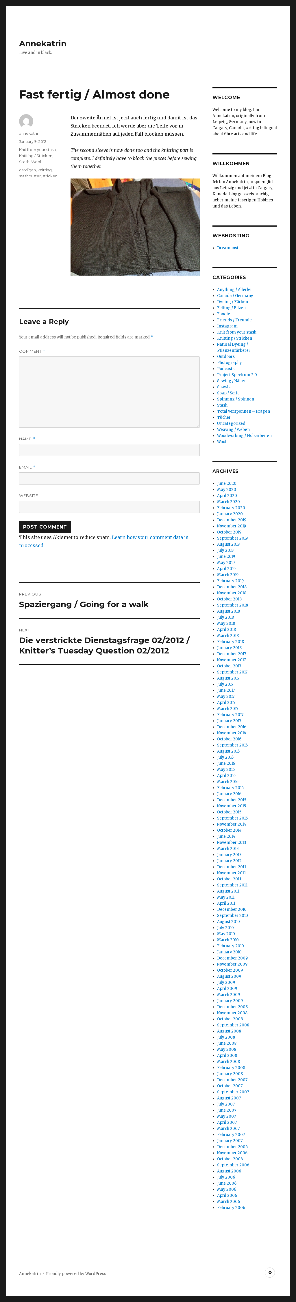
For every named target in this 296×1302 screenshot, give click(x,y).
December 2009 (232, 958)
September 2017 (232, 672)
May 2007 (226, 1116)
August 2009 (229, 976)
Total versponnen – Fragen (243, 411)
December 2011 (231, 866)
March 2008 (228, 1061)
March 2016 (227, 781)
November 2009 (232, 964)
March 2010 (228, 939)
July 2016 (225, 757)
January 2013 (229, 854)
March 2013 (228, 848)
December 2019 (231, 520)
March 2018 (228, 635)
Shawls (223, 387)
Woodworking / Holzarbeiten (244, 435)
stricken (50, 176)
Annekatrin (42, 43)
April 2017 (226, 702)
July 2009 (226, 982)
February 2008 (231, 1067)
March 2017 (227, 708)
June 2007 (226, 1110)
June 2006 (226, 1183)
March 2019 (227, 574)
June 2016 (226, 763)
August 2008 (229, 1031)
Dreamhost (227, 247)
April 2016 (226, 775)
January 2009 (230, 1000)
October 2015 (229, 812)
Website (28, 495)
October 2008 (230, 1019)
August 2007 (229, 1098)
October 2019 (229, 532)
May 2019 (226, 562)
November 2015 (231, 806)
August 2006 (229, 1171)
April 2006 (227, 1195)
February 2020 (231, 507)
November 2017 (231, 660)
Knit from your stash (37, 149)
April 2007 (227, 1122)
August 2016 (228, 751)
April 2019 (226, 568)
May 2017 (225, 696)
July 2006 (226, 1177)
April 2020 (227, 495)
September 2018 (232, 605)
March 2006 (228, 1201)
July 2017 (225, 684)
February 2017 (230, 714)
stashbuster (30, 176)
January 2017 (229, 720)
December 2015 (231, 799)
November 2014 (231, 824)
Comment (32, 351)
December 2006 (232, 1146)
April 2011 (226, 903)
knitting (45, 169)
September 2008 (233, 1025)
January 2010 (229, 952)
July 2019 (225, 550)
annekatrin (29, 133)
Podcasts (225, 368)
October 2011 (229, 879)
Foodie (223, 314)
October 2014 (229, 830)
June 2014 (226, 836)
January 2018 (229, 647)
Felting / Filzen (231, 307)
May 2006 (226, 1189)
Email (27, 467)
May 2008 (226, 1049)
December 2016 (231, 726)
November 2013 (231, 842)
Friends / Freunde (234, 320)
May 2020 (226, 489)
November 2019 (231, 526)
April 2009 (227, 988)
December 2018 (232, 586)
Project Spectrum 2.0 (237, 374)
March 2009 (228, 994)
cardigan (27, 169)
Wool (36, 161)
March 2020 (228, 501)
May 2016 (226, 769)
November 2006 (232, 1152)
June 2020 (226, 483)
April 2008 (227, 1055)
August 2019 (228, 544)
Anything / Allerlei (234, 289)
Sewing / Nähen (232, 380)
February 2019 (230, 580)
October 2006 (230, 1159)
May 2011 (225, 897)
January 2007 (230, 1140)
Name (27, 438)
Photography (229, 362)
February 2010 (230, 946)
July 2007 (226, 1104)
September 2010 (232, 915)
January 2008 (230, 1073)
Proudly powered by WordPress (76, 1273)
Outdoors (226, 356)
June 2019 (226, 556)
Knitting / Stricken (35, 155)
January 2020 (230, 513)
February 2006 (231, 1207)
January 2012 (229, 860)
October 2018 (229, 599)
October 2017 (229, 666)
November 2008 (232, 1012)
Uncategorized (231, 423)
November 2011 (231, 873)
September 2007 (233, 1092)
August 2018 (228, 611)
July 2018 (225, 617)
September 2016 (232, 745)
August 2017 (228, 678)
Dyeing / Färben (232, 301)
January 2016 (229, 793)
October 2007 (230, 1086)
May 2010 (226, 933)
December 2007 (232, 1079)
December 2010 (232, 909)
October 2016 (229, 739)
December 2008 (232, 1006)
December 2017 (231, 653)
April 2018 (226, 629)
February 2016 (230, 787)
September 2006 (233, 1165)
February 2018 (230, 641)
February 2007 (231, 1134)
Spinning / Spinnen (235, 399)
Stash (24, 161)
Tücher (224, 417)
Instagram (227, 326)
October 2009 (230, 970)
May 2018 (226, 623)
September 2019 (232, 538)
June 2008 (226, 1043)
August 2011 (228, 891)
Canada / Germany (235, 295)
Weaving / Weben (233, 429)
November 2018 (231, 593)
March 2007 (228, 1128)
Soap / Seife (228, 393)
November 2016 (231, 733)
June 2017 (226, 690)
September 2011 (232, 885)
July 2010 (225, 927)
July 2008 (226, 1037)
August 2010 (228, 921)
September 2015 (232, 818)
